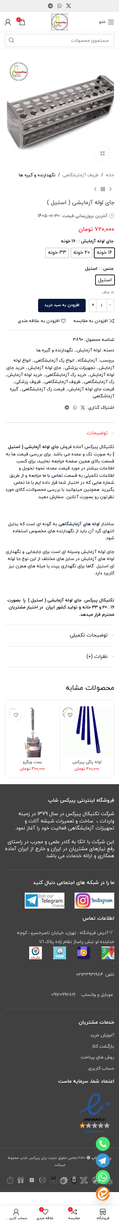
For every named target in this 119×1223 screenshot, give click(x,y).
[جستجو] (11, 40)
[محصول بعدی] (95, 189)
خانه (110, 175)
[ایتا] (103, 1194)
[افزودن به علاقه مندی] (70, 715)
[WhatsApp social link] (59, 6)
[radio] (104, 253)
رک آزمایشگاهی (99, 382)
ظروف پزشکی (28, 382)
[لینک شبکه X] (68, 6)
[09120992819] (103, 1144)
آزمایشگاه (87, 360)
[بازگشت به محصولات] (103, 189)
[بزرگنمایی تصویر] (102, 153)
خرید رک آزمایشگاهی (66, 375)
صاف (105, 292)
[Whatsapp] (103, 1177)
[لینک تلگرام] (50, 6)
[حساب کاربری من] (8, 22)
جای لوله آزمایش (97, 241)
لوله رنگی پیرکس (87, 762)
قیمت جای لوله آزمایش (91, 389)
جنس (108, 269)
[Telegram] (103, 1160)
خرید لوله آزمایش (24, 375)
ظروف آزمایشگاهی (81, 175)
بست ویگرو (32, 762)
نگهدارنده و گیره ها (37, 175)
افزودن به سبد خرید (61, 305)
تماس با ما (52, 476)
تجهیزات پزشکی (80, 368)
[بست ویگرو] (32, 732)
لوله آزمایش (88, 350)
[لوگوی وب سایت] (59, 21)
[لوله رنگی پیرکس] (87, 732)
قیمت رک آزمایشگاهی (43, 389)
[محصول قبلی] (110, 189)
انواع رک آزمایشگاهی (54, 360)
